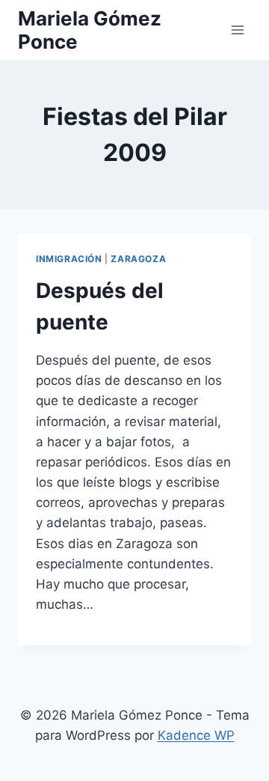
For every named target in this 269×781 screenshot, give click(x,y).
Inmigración (69, 258)
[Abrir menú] (237, 29)
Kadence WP (196, 735)
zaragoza (138, 258)
